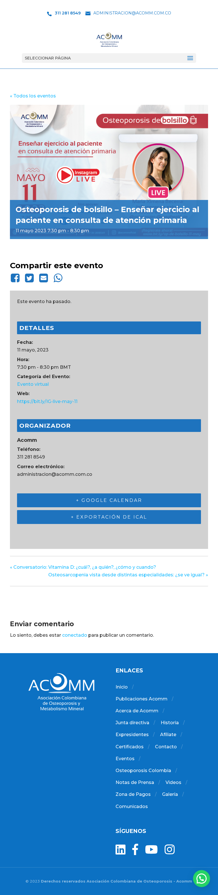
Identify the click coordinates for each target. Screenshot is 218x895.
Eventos (125, 758)
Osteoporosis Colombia (143, 770)
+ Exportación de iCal (109, 517)
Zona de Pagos (133, 794)
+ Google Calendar (109, 500)
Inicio (122, 687)
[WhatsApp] (58, 278)
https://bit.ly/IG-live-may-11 (47, 401)
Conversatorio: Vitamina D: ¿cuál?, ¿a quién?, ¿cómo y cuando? (83, 567)
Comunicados (132, 806)
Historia (170, 722)
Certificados (130, 746)
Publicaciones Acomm (141, 699)
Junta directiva (132, 722)
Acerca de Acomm (137, 710)
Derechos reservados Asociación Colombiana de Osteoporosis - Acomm (116, 881)
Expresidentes (132, 734)
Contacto (166, 746)
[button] (201, 878)
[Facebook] (16, 278)
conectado (74, 635)
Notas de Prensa (135, 782)
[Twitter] (29, 278)
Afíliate (168, 734)
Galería (170, 794)
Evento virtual (33, 384)
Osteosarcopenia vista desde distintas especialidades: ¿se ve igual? (128, 575)
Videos (173, 782)
